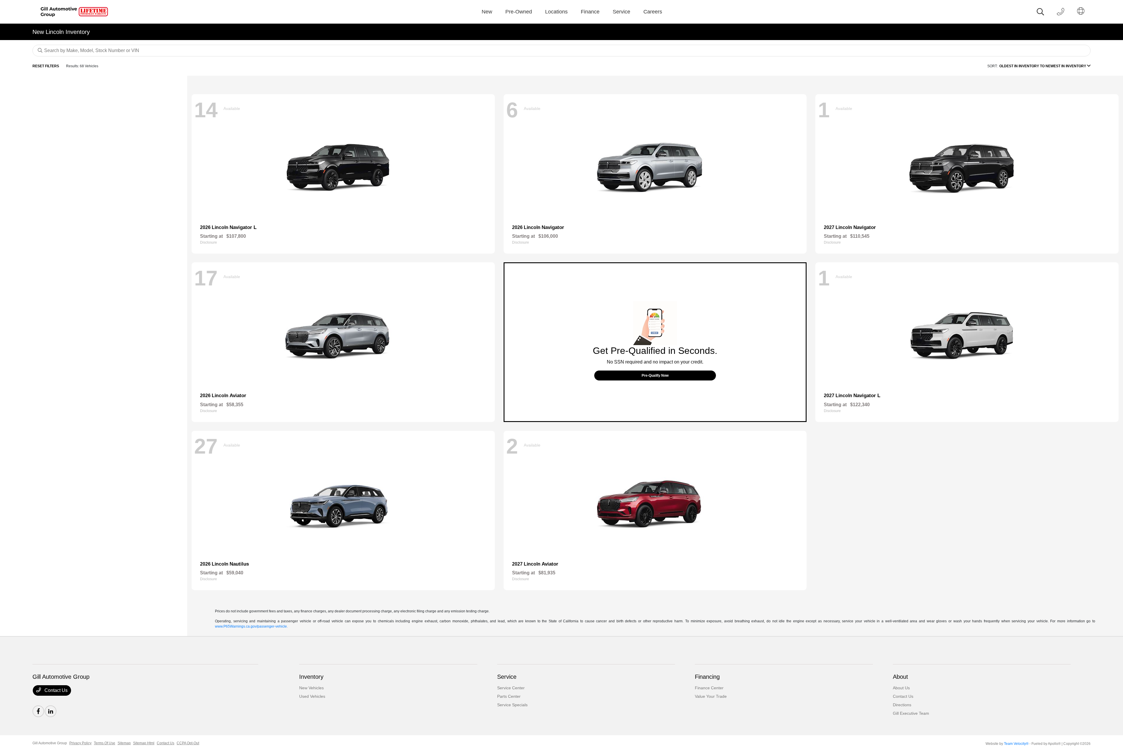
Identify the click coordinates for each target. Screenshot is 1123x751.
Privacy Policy (80, 743)
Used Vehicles (312, 696)
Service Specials (512, 704)
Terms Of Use (104, 743)
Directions (902, 704)
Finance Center (709, 687)
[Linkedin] (50, 711)
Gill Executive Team (911, 713)
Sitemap (124, 743)
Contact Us (55, 690)
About (900, 677)
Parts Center (509, 696)
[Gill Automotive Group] (73, 11)
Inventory (311, 677)
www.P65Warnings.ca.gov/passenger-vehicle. (251, 626)
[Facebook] (38, 711)
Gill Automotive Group (49, 743)
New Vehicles (311, 687)
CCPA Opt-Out (188, 743)
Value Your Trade (711, 696)
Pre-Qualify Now (655, 375)
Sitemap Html (143, 743)
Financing (707, 677)
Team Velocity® (1016, 744)
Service (506, 677)
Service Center (511, 687)
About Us (901, 687)
